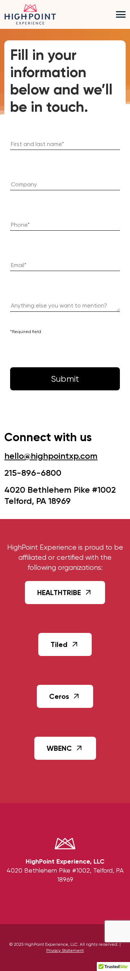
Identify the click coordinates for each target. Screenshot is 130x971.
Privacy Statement (65, 950)
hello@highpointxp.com (51, 456)
